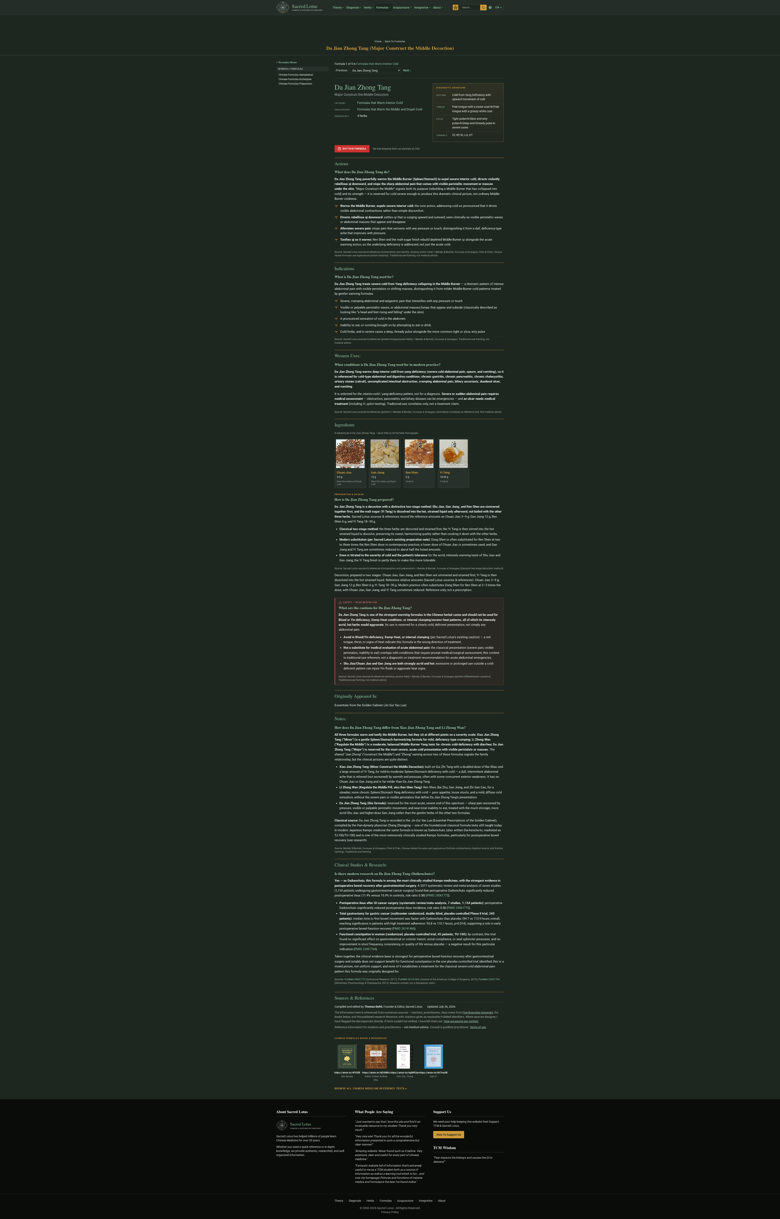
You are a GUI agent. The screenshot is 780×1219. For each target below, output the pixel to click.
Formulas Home (286, 62)
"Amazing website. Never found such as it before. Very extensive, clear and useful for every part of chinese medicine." (388, 1155)
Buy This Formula (354, 148)
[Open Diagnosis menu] (361, 7)
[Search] (483, 7)
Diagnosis (352, 7)
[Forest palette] (490, 7)
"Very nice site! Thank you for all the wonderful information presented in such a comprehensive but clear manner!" (387, 1140)
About (437, 7)
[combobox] (470, 7)
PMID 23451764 (365, 949)
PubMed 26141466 (408, 979)
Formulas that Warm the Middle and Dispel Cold (389, 109)
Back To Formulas (395, 41)
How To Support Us (449, 1134)
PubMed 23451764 (489, 979)
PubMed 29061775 (355, 979)
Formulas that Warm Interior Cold (377, 63)
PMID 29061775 (437, 895)
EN (497, 7)
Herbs (368, 7)
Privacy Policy (390, 1212)
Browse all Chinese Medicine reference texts (371, 1088)
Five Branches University (478, 1012)
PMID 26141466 (403, 928)
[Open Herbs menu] (373, 7)
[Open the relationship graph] (455, 7)
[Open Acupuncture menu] (411, 7)
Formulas (382, 7)
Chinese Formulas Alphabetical (296, 74)
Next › (407, 70)
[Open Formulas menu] (390, 7)
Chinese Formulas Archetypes (295, 79)
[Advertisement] (390, 25)
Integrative (421, 7)
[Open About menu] (442, 7)
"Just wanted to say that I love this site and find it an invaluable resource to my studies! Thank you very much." (387, 1125)
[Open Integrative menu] (430, 7)
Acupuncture (401, 7)
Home (378, 41)
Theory (337, 7)
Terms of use (478, 1027)
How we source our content (461, 1021)
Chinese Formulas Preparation (295, 83)
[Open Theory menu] (343, 7)
